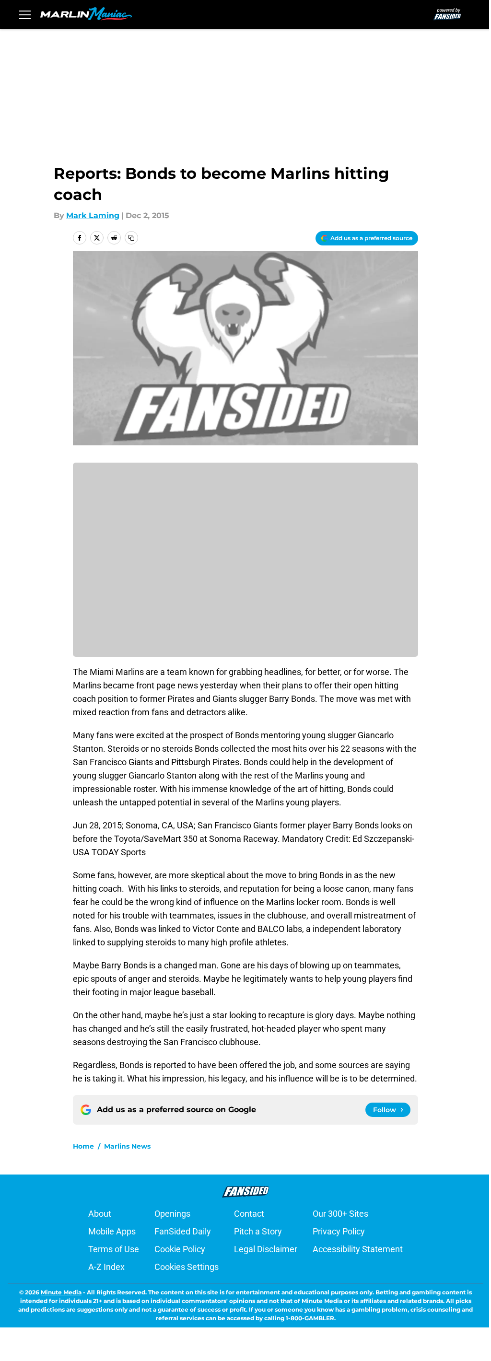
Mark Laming (92, 215)
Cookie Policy (179, 1249)
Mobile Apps (112, 1231)
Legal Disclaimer (265, 1249)
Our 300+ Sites (340, 1214)
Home (83, 1146)
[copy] (131, 237)
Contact (249, 1214)
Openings (172, 1214)
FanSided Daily (182, 1231)
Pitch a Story (258, 1231)
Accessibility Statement (358, 1249)
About (99, 1214)
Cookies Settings (186, 1267)
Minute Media (61, 1292)
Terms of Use (113, 1249)
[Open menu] (25, 14)
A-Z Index (106, 1267)
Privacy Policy (339, 1231)
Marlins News (127, 1146)
